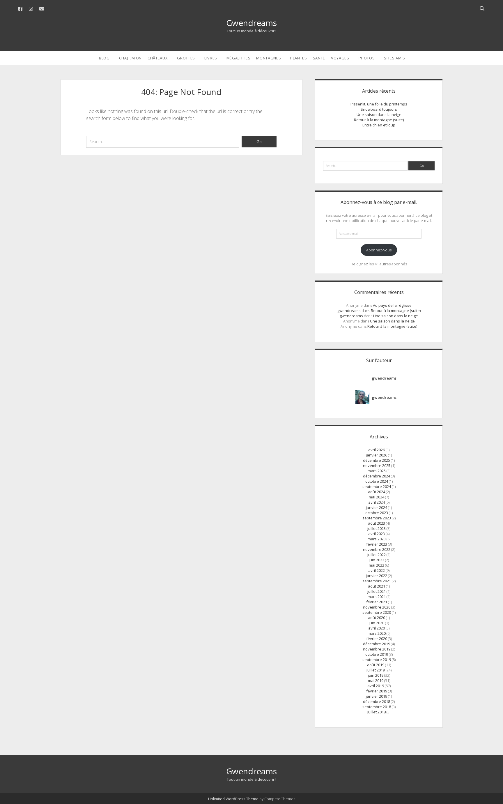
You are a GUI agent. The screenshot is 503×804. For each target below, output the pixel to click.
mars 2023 (377, 539)
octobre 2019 (376, 654)
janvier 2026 (376, 455)
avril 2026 (376, 449)
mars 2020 (377, 633)
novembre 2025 (376, 465)
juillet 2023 (376, 528)
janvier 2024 (376, 507)
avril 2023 (376, 533)
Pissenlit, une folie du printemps (378, 104)
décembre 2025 (376, 460)
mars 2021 (377, 596)
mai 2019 (375, 680)
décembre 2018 (376, 701)
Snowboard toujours (379, 109)
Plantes (298, 58)
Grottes (186, 58)
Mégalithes (238, 58)
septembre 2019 (376, 659)
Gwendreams (251, 22)
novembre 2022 (376, 549)
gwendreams (349, 310)
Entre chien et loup (378, 125)
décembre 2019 (376, 643)
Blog (104, 58)
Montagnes (268, 58)
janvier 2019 (376, 696)
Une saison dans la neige (379, 114)
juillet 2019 (375, 670)
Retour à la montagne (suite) (379, 119)
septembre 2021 (376, 580)
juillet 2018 (376, 712)
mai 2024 (376, 497)
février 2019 (376, 691)
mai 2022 (376, 565)
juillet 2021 (376, 591)
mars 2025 (377, 470)
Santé (319, 58)
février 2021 (376, 601)
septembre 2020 (376, 612)
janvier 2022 (376, 575)
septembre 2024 (376, 486)
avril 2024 (376, 502)
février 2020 (376, 638)
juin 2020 (376, 622)
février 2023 (376, 544)
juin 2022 (376, 560)
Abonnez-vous (379, 250)
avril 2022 (376, 570)
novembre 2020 (376, 607)
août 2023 (376, 523)
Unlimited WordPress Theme (233, 798)
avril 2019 (375, 685)
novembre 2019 (376, 649)
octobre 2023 (376, 512)
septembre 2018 (376, 706)
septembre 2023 (376, 518)
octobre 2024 (376, 481)
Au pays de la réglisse (392, 305)
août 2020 (376, 617)
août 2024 (376, 491)
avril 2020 (376, 628)
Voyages (340, 58)
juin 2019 (375, 675)
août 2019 (375, 664)
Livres (210, 58)
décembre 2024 (376, 476)
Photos (367, 58)
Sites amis (394, 58)
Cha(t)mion (130, 58)
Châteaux (158, 58)
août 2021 (376, 586)
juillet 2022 (376, 554)
